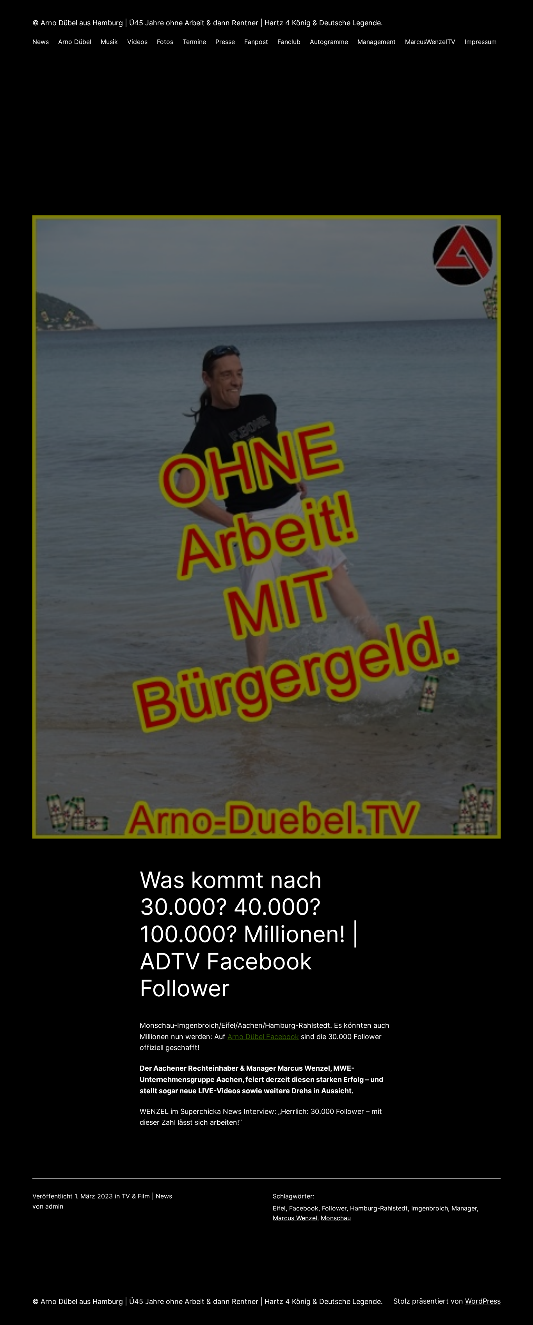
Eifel (279, 1208)
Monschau (336, 1218)
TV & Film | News (147, 1196)
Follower (334, 1208)
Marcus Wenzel (295, 1218)
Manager (464, 1208)
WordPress (483, 1301)
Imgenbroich (429, 1208)
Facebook (303, 1208)
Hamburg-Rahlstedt (379, 1208)
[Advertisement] (266, 139)
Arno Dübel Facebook (263, 1037)
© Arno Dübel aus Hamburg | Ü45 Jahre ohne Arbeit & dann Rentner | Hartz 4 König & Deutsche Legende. (207, 23)
